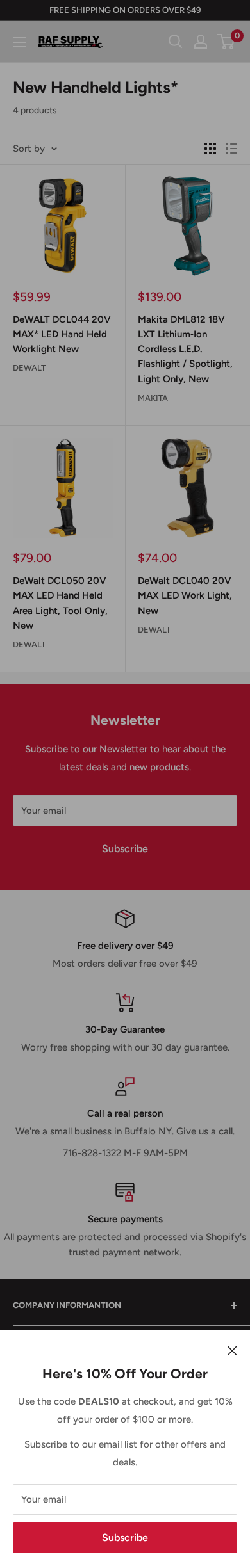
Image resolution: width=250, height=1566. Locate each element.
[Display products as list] (231, 148)
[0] (227, 41)
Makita (153, 398)
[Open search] (176, 42)
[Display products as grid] (210, 148)
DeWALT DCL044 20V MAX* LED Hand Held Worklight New (62, 334)
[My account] (200, 42)
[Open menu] (19, 42)
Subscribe (125, 1537)
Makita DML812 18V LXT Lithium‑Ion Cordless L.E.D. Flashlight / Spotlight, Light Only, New (185, 349)
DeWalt (29, 368)
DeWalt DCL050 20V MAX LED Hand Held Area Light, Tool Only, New (60, 603)
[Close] (232, 1350)
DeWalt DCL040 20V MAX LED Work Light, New (185, 596)
